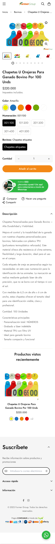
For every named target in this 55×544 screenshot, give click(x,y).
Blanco (44, 108)
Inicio (5, 12)
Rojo (28, 108)
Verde (36, 108)
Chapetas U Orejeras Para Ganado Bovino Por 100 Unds (21, 406)
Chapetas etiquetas (15, 147)
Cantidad (7, 158)
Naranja (21, 108)
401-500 (24, 131)
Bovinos (18, 12)
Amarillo (5, 108)
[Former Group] (28, 3)
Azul (13, 108)
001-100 (9, 123)
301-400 (9, 131)
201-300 (38, 123)
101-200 (23, 123)
